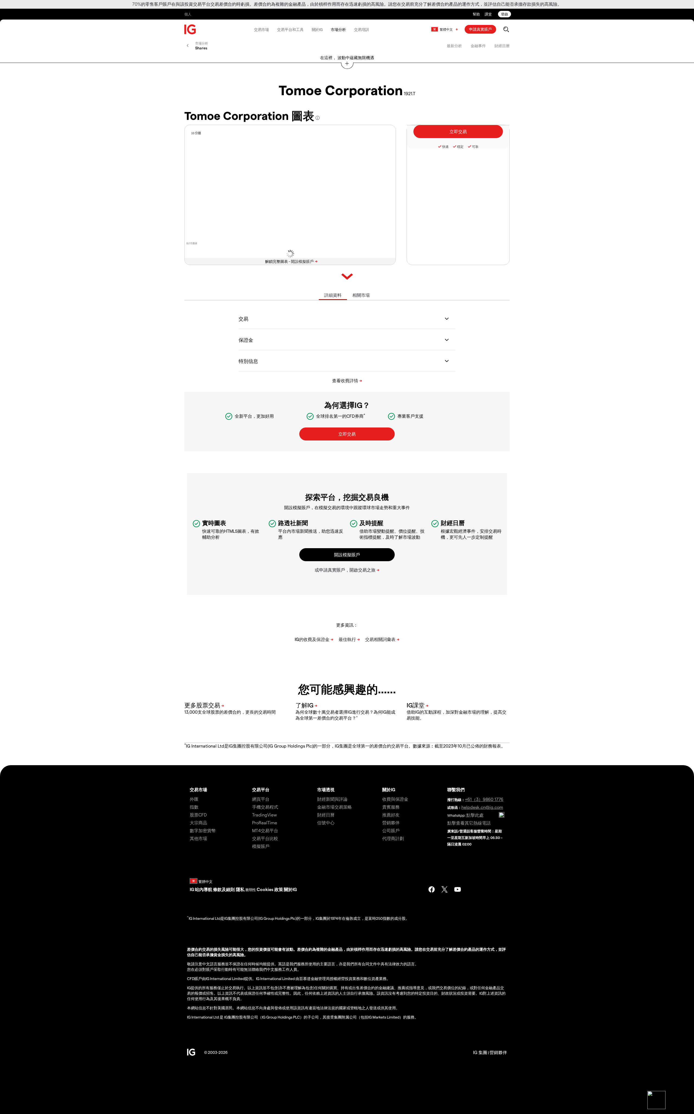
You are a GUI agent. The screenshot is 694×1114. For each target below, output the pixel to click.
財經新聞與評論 (332, 799)
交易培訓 (361, 29)
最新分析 (454, 45)
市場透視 (326, 789)
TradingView (264, 814)
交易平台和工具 (290, 29)
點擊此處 (475, 815)
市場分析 (338, 29)
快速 (445, 146)
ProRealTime (264, 822)
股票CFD (198, 814)
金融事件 (478, 45)
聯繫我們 (456, 789)
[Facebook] (431, 889)
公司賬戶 (391, 830)
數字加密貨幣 (203, 830)
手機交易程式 (265, 806)
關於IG (317, 29)
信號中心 (326, 822)
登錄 (504, 14)
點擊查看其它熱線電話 (469, 822)
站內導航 (203, 889)
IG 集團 (480, 1052)
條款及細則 (224, 889)
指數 (194, 806)
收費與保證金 (395, 799)
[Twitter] (444, 889)
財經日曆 (502, 45)
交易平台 (260, 789)
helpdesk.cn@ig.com (482, 807)
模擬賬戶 (260, 846)
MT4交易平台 (265, 830)
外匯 (194, 799)
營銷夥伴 (391, 822)
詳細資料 (333, 295)
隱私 (240, 889)
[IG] (190, 29)
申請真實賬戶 (480, 29)
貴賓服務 (391, 806)
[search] (506, 29)
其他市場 (198, 838)
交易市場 (261, 29)
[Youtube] (457, 889)
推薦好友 (391, 814)
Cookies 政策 (270, 889)
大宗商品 (198, 822)
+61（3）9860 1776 (484, 799)
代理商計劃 (393, 838)
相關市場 (361, 295)
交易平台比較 (265, 838)
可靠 (475, 146)
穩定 (460, 146)
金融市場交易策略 (334, 806)
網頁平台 (260, 799)
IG (192, 889)
